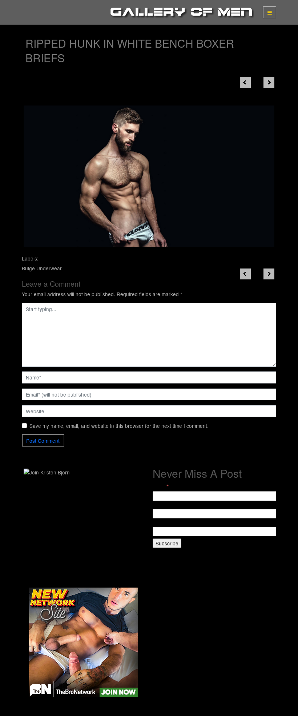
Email (161, 486)
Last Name (165, 522)
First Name (165, 505)
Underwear (49, 268)
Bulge (28, 268)
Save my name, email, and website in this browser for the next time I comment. (119, 425)
